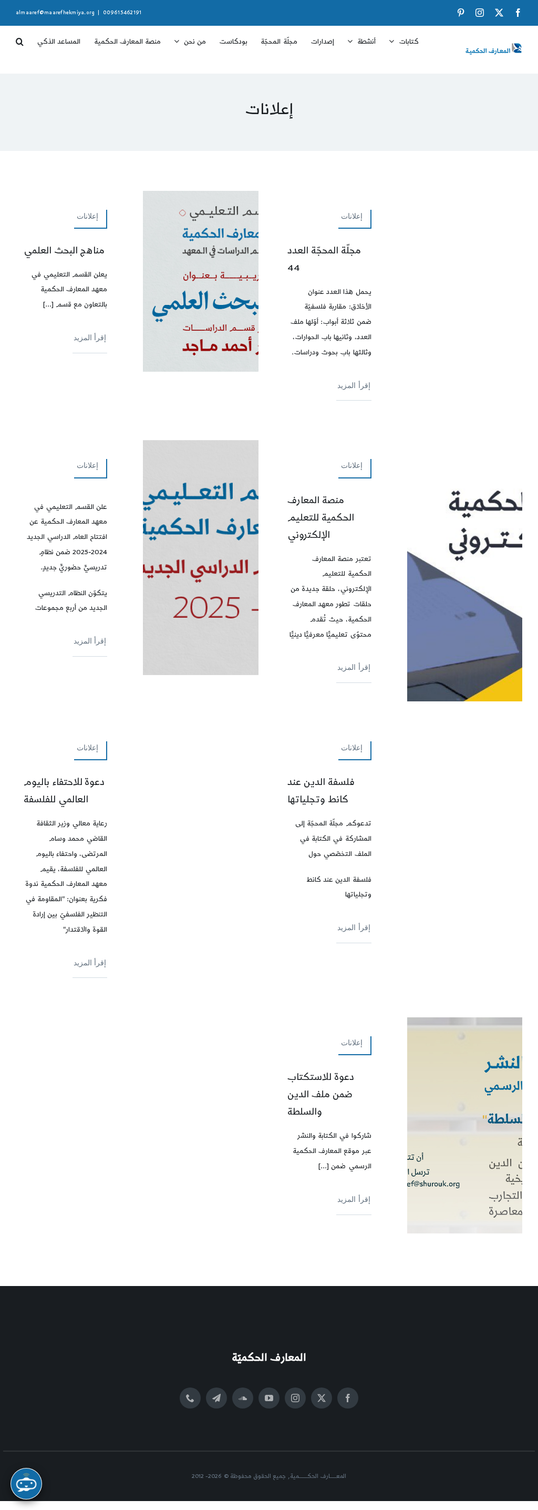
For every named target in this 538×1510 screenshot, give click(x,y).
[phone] (190, 1398)
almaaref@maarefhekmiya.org (55, 12)
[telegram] (216, 1398)
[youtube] (269, 1398)
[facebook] (347, 1398)
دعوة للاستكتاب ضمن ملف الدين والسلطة (320, 1094)
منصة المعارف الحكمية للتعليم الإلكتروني (320, 517)
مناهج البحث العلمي (64, 250)
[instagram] (295, 1398)
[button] (20, 38)
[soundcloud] (242, 1398)
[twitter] (321, 1398)
